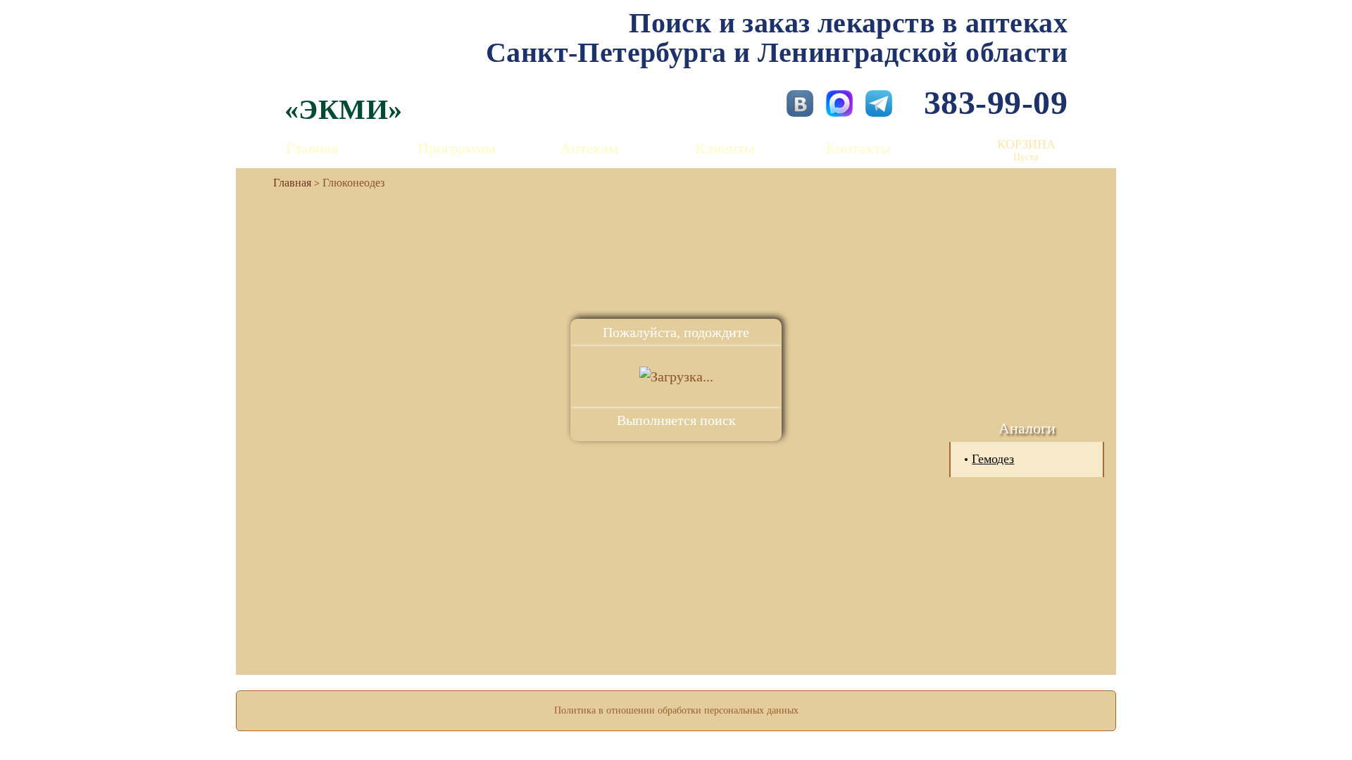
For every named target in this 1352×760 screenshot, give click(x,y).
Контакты (858, 148)
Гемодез (993, 459)
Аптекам (589, 148)
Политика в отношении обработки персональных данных (676, 710)
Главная (312, 148)
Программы (457, 148)
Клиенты (725, 148)
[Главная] (287, 183)
